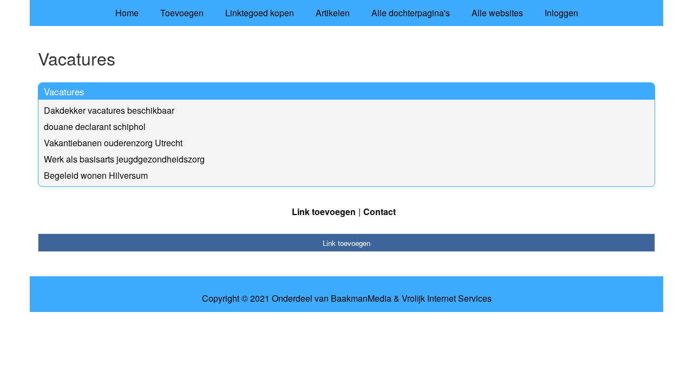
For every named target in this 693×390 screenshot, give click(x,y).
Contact (379, 211)
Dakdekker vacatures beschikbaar (109, 110)
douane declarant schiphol (95, 126)
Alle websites (497, 12)
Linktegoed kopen (259, 12)
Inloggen (561, 12)
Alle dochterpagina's (410, 12)
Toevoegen (182, 12)
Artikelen (333, 12)
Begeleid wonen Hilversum (96, 175)
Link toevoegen (324, 211)
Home (127, 12)
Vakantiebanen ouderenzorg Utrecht (113, 142)
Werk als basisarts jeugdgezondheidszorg (124, 159)
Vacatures (64, 91)
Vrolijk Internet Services (447, 298)
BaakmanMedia (361, 298)
